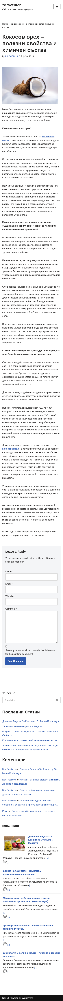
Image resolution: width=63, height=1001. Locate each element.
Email (9, 584)
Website (9, 596)
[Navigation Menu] (57, 6)
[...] (47, 858)
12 (8, 945)
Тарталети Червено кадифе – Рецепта (22, 726)
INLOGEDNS (11, 56)
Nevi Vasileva (9, 769)
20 (8, 890)
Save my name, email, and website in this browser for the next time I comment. (30, 652)
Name (9, 571)
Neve (5, 998)
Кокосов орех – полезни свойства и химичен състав (29, 740)
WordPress (27, 998)
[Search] (57, 700)
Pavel (5, 811)
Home (5, 24)
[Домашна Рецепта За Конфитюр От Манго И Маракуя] (15, 851)
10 (8, 917)
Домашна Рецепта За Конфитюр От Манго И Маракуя (30, 721)
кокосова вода (10, 448)
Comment (11, 608)
